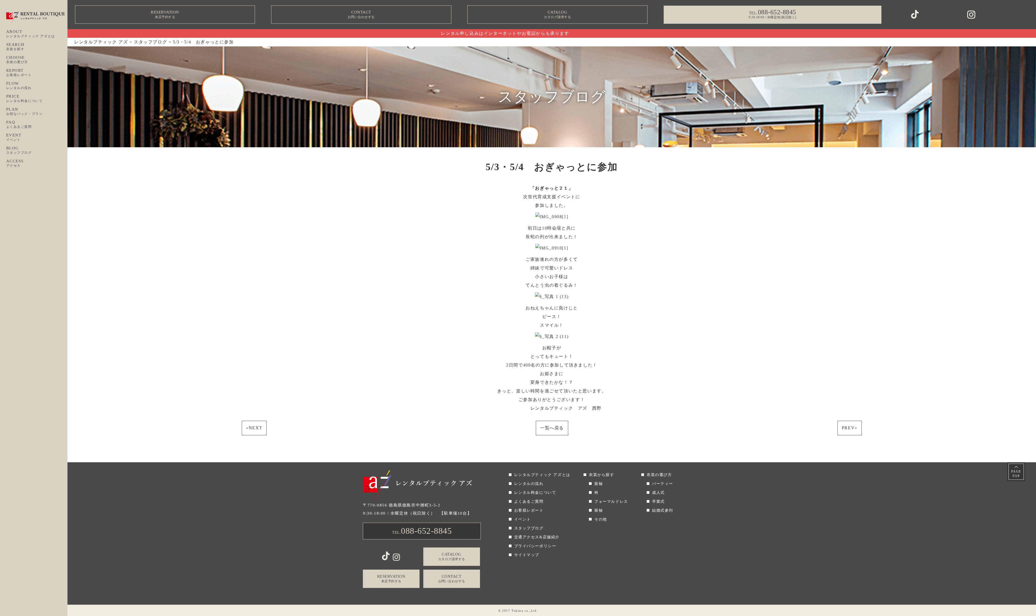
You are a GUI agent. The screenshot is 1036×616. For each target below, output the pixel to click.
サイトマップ (527, 555)
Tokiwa (517, 610)
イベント (522, 519)
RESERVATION (165, 14)
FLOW (19, 85)
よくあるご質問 (529, 501)
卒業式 (658, 501)
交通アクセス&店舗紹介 (537, 537)
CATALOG (557, 14)
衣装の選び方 (659, 475)
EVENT (14, 137)
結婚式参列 (662, 510)
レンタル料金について (535, 493)
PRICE (24, 98)
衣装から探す (601, 475)
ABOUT (30, 33)
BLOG (19, 150)
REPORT (19, 72)
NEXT (254, 428)
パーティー (662, 484)
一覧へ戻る (552, 428)
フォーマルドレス (611, 501)
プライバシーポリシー (535, 546)
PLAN (24, 111)
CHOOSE (17, 59)
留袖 (598, 510)
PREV (849, 428)
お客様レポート (529, 510)
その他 (600, 519)
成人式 (658, 493)
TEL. (422, 531)
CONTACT (361, 14)
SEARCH (15, 46)
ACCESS (15, 163)
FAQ (19, 124)
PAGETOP (1016, 474)
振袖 (598, 484)
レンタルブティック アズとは (542, 475)
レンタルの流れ (529, 484)
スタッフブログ (529, 528)
